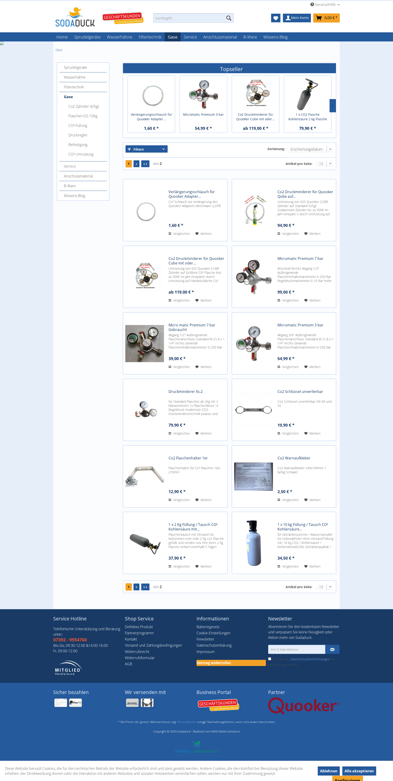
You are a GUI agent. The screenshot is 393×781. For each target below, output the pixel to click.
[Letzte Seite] (145, 163)
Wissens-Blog (74, 195)
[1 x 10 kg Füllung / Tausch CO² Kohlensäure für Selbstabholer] (253, 543)
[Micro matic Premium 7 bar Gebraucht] (144, 343)
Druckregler (78, 135)
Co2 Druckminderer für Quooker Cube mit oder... (255, 116)
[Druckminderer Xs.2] (144, 410)
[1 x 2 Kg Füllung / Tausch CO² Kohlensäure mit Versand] (144, 543)
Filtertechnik (74, 87)
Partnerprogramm (139, 632)
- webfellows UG (204, 751)
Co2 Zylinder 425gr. (84, 106)
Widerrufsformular (140, 657)
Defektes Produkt (139, 626)
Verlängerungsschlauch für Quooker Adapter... (151, 116)
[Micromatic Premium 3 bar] (253, 343)
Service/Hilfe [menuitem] (325, 4)
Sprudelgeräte (75, 67)
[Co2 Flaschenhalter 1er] (144, 476)
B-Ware (70, 185)
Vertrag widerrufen (213, 662)
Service (70, 166)
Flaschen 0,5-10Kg (82, 115)
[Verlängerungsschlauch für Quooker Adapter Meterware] (144, 210)
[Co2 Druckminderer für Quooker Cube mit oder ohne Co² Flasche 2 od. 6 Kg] (144, 277)
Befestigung (77, 144)
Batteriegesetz (207, 626)
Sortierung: (276, 149)
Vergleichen (181, 233)
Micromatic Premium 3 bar (203, 114)
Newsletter (205, 639)
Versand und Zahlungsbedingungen (153, 645)
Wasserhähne (75, 77)
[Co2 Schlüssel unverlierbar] (253, 410)
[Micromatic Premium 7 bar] (253, 277)
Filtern (138, 149)
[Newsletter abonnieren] (332, 649)
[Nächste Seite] (136, 163)
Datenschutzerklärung (214, 645)
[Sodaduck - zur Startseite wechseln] (75, 17)
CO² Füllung (77, 125)
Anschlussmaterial (78, 176)
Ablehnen (329, 770)
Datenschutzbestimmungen (310, 659)
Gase (68, 96)
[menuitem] (193, 20)
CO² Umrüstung (80, 154)
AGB (128, 663)
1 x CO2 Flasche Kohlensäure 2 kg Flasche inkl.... (307, 116)
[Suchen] (229, 18)
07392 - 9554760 (70, 640)
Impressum (205, 651)
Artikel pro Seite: (299, 163)
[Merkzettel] (276, 18)
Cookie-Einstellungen (213, 632)
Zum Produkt (151, 85)
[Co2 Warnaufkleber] (253, 476)
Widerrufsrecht (137, 651)
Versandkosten (186, 722)
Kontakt (131, 639)
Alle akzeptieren (359, 770)
